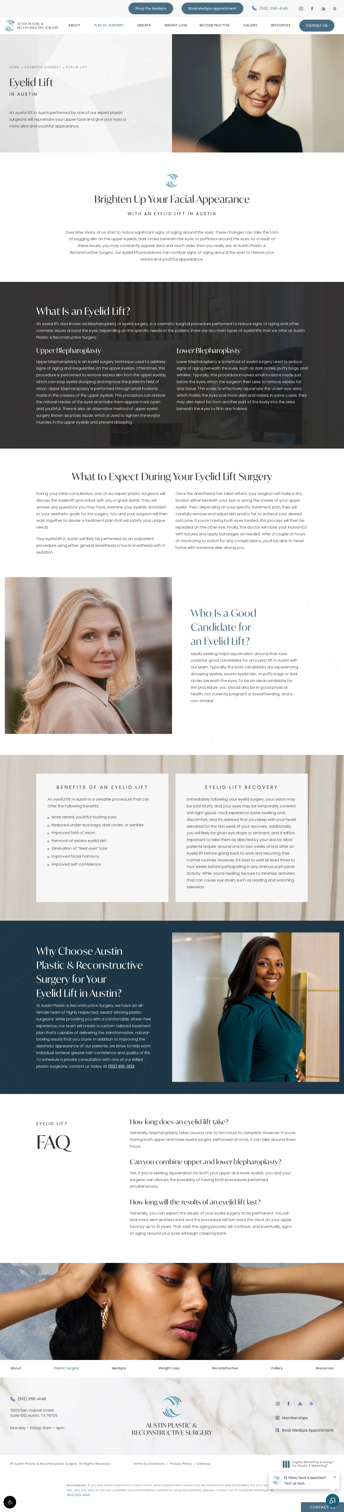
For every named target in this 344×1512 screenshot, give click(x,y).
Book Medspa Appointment (212, 9)
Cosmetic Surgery (43, 67)
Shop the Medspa (150, 9)
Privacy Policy (181, 1464)
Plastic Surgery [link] (109, 25)
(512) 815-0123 (121, 1067)
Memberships (295, 1418)
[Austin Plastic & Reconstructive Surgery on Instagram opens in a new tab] (301, 8)
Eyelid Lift (77, 67)
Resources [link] (281, 25)
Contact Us (316, 26)
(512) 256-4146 (78, 1495)
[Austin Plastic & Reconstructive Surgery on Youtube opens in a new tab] (323, 8)
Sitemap (204, 1464)
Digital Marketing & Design (313, 1464)
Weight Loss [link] (176, 25)
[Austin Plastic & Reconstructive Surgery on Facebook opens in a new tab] (312, 8)
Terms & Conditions (149, 1464)
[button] (10, 1502)
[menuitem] (75, 25)
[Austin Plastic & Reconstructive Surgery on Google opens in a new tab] (335, 8)
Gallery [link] (250, 25)
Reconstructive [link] (215, 25)
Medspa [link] (144, 25)
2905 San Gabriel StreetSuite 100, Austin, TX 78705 (34, 1413)
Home (14, 67)
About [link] (74, 25)
